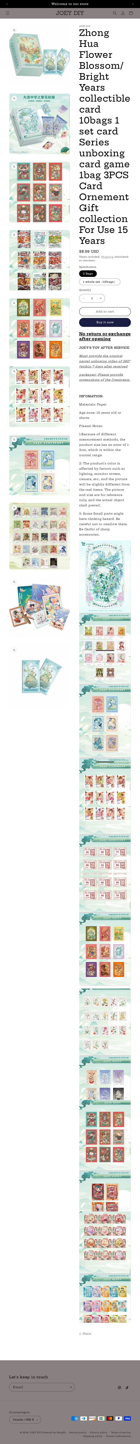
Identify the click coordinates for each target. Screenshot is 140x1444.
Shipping (107, 256)
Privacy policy (98, 1432)
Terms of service (121, 1432)
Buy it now (105, 322)
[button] (8, 13)
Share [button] (87, 1333)
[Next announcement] (133, 4)
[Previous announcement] (7, 4)
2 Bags (88, 273)
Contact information (118, 1436)
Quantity (85, 289)
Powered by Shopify (54, 1432)
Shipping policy (92, 1436)
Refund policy (77, 1432)
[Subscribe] (71, 1387)
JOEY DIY (35, 1432)
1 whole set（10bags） (99, 281)
